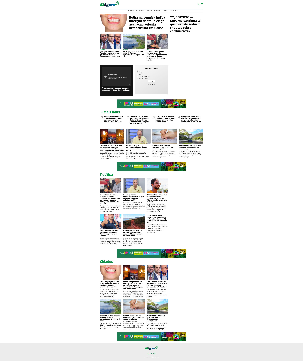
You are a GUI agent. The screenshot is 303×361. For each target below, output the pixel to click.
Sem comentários (143, 78)
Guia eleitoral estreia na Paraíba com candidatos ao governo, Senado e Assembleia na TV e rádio (191, 119)
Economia (157, 10)
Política (149, 10)
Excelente (141, 73)
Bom (140, 71)
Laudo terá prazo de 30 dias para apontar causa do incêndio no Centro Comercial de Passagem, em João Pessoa (139, 120)
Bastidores (174, 10)
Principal (131, 10)
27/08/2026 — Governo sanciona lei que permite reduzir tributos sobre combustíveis (165, 119)
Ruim (140, 74)
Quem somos (140, 10)
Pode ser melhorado (144, 76)
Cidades (165, 10)
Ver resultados (151, 84)
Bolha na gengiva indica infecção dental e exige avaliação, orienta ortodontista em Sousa (113, 119)
